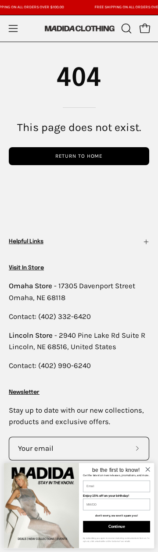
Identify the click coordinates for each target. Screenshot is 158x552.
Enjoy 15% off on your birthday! (106, 495)
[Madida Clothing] (79, 28)
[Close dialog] (148, 469)
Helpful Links (26, 241)
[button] (125, 28)
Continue (116, 526)
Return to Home (79, 156)
